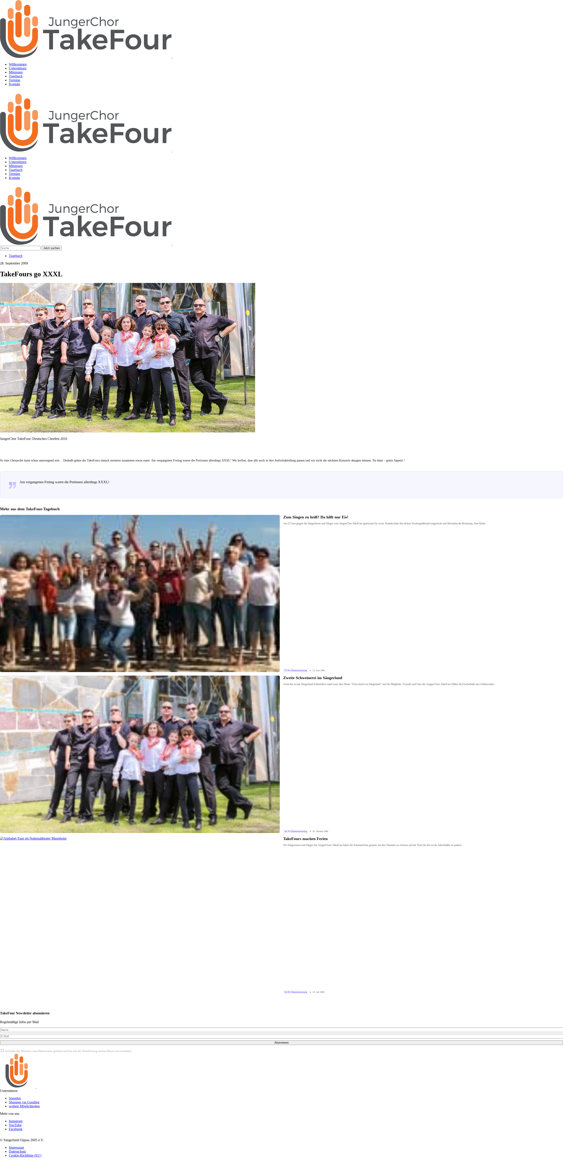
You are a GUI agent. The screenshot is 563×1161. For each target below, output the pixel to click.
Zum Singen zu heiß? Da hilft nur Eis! (315, 517)
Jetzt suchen (51, 248)
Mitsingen (16, 72)
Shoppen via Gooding (24, 1102)
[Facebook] (28, 91)
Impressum (16, 1147)
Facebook (15, 1129)
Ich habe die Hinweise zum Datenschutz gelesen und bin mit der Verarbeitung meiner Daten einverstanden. (68, 1051)
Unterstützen (17, 68)
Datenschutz (17, 1151)
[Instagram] (5, 91)
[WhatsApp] (16, 185)
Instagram (15, 1121)
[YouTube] (16, 91)
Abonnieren (281, 1042)
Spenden (15, 1098)
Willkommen (18, 64)
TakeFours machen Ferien (305, 839)
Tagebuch (15, 76)
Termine (14, 80)
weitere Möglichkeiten (24, 1106)
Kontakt (14, 84)
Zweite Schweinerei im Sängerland (312, 678)
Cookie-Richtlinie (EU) (25, 1155)
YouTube (15, 1125)
